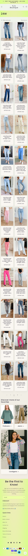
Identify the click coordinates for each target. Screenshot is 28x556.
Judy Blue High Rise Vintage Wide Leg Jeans (7, 107)
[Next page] (21, 395)
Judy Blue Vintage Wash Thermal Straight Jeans (7, 44)
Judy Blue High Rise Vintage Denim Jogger (7, 199)
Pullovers (6, 426)
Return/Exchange (7, 531)
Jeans (20, 426)
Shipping (5, 528)
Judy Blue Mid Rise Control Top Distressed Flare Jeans (20, 76)
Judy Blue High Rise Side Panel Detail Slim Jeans (7, 76)
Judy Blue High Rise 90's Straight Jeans (7, 137)
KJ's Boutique (15, 553)
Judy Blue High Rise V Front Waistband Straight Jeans (21, 199)
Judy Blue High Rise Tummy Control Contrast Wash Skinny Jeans (21, 45)
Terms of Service (7, 534)
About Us (5, 522)
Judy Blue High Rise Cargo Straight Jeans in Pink (7, 260)
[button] (1, 6)
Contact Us (5, 525)
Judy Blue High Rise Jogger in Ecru (7, 353)
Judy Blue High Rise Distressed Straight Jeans (21, 384)
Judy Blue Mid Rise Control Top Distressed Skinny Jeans (20, 229)
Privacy (4, 537)
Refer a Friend (6, 519)
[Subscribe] (23, 497)
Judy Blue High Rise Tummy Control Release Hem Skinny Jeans (7, 322)
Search (4, 516)
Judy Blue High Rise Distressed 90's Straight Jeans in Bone (21, 138)
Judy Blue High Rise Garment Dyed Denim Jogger (7, 229)
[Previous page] (7, 395)
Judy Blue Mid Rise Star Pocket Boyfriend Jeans (7, 168)
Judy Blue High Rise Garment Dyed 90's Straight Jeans (7, 291)
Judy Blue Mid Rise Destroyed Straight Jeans (21, 321)
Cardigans (13, 471)
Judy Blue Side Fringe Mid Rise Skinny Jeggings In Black (7, 384)
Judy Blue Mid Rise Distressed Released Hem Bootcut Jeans (21, 107)
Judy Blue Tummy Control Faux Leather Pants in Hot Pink (21, 353)
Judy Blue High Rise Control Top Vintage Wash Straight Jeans (20, 260)
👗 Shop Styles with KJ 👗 (9, 508)
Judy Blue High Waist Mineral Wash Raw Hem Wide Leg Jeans (20, 291)
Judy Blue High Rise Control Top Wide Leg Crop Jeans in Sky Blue (21, 168)
